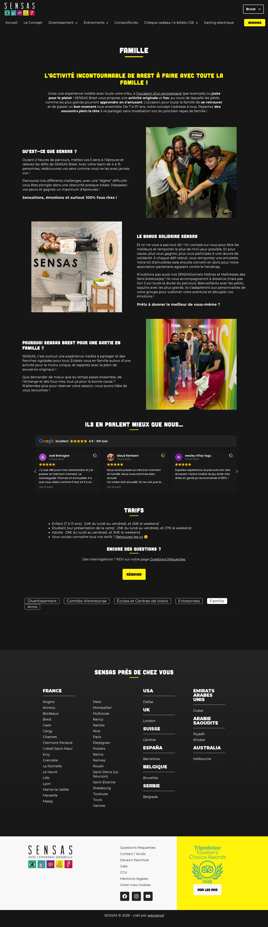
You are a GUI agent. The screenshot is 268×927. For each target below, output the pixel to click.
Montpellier (102, 708)
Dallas (148, 702)
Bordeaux (51, 714)
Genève (149, 740)
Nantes (99, 725)
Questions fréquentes (167, 559)
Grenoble (50, 760)
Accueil (11, 22)
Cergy (48, 731)
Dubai (198, 711)
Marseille (50, 795)
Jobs (124, 866)
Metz (97, 702)
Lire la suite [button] (46, 487)
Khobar (199, 740)
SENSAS (105, 671)
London (149, 721)
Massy (48, 801)
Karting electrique (219, 22)
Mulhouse (101, 714)
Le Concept (33, 22)
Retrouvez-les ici (129, 537)
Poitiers (99, 749)
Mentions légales (134, 879)
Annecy (49, 708)
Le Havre (50, 772)
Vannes (99, 806)
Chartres (50, 737)
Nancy (98, 719)
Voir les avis (207, 890)
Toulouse (100, 794)
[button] (236, 471)
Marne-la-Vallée (56, 790)
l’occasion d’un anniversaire (159, 94)
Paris (97, 737)
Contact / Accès (133, 854)
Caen (47, 725)
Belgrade (150, 797)
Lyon (47, 784)
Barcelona (151, 759)
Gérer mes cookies (135, 885)
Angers (49, 702)
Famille (217, 601)
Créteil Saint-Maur (58, 749)
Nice (96, 731)
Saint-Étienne (104, 782)
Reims (98, 754)
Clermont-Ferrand (57, 743)
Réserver (254, 22)
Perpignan (101, 743)
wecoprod (155, 915)
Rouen (98, 766)
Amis (32, 606)
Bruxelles (150, 778)
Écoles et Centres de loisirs (142, 601)
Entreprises (189, 601)
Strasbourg (102, 788)
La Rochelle (52, 766)
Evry (46, 754)
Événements (94, 23)
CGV (123, 873)
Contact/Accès (126, 22)
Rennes (99, 760)
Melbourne (202, 759)
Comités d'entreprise (87, 601)
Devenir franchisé (134, 860)
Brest (251, 9)
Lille (46, 778)
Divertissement (61, 23)
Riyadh (199, 734)
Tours (97, 800)
